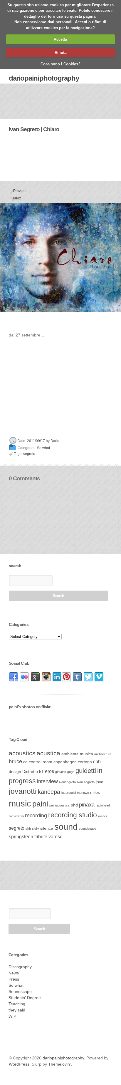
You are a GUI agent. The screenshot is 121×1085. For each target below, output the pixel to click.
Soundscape (20, 991)
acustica (48, 753)
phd (74, 805)
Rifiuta (60, 52)
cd (25, 762)
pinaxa (87, 805)
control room (40, 762)
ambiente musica (77, 754)
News (14, 973)
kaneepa (49, 792)
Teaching (17, 1003)
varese (55, 836)
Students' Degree (25, 997)
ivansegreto (67, 782)
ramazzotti (16, 816)
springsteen (21, 836)
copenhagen (65, 762)
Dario (55, 441)
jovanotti (23, 791)
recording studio (72, 815)
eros (49, 771)
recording (36, 816)
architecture (102, 754)
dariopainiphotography (44, 78)
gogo (70, 772)
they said (17, 1010)
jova (99, 782)
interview (47, 781)
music (20, 803)
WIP (12, 1016)
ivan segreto (86, 782)
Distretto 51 (33, 771)
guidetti (85, 770)
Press (14, 979)
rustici (102, 816)
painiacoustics (59, 805)
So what (43, 448)
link (13, 677)
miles (95, 792)
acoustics (22, 753)
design (15, 771)
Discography (20, 966)
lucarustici (68, 792)
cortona (85, 762)
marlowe (83, 792)
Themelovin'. (60, 1064)
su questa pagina (79, 16)
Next (15, 198)
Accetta (60, 39)
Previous (15, 191)
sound (66, 826)
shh (28, 828)
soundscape (87, 828)
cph (97, 761)
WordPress (19, 1064)
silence (46, 828)
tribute (40, 836)
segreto (29, 454)
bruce (15, 761)
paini (40, 804)
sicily (35, 828)
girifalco (60, 772)
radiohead (103, 805)
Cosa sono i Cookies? (60, 64)
